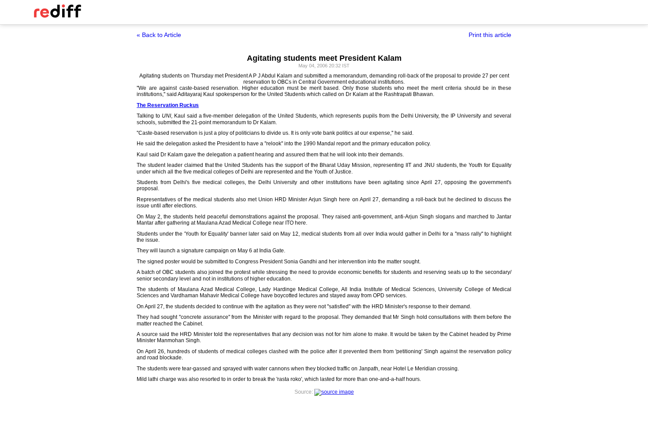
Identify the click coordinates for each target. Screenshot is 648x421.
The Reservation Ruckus (168, 105)
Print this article (490, 34)
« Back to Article (159, 34)
